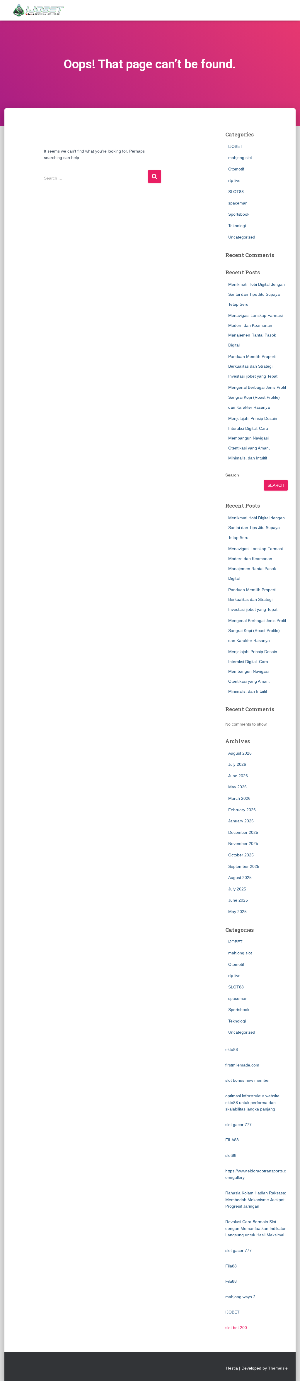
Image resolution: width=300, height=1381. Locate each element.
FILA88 (232, 1139)
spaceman (238, 203)
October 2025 (241, 855)
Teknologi (237, 225)
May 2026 (237, 787)
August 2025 (240, 877)
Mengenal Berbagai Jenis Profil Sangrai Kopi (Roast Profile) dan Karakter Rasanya (257, 397)
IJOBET (235, 146)
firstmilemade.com (242, 1065)
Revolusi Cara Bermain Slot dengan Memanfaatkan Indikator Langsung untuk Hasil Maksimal (255, 1228)
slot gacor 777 (238, 1124)
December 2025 (243, 832)
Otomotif (236, 169)
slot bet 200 (236, 1327)
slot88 (230, 1155)
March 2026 (239, 798)
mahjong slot (240, 157)
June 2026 (238, 775)
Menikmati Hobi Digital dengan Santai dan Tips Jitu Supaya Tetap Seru (256, 294)
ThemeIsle (278, 1368)
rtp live (234, 180)
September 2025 (243, 866)
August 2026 (240, 753)
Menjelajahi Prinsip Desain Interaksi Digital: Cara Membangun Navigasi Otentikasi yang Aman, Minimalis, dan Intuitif (252, 438)
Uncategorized (241, 237)
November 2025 (243, 843)
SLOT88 (236, 191)
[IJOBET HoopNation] (38, 10)
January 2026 (241, 821)
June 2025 (238, 900)
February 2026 (242, 809)
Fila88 (231, 1266)
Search (232, 475)
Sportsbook (238, 214)
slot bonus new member (247, 1080)
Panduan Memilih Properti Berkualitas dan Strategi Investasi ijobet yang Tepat (252, 366)
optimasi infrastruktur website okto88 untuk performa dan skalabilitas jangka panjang (252, 1102)
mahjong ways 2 (240, 1296)
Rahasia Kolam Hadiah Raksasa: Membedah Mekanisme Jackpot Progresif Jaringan (255, 1199)
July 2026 (237, 764)
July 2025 (237, 889)
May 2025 (237, 911)
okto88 (231, 1049)
